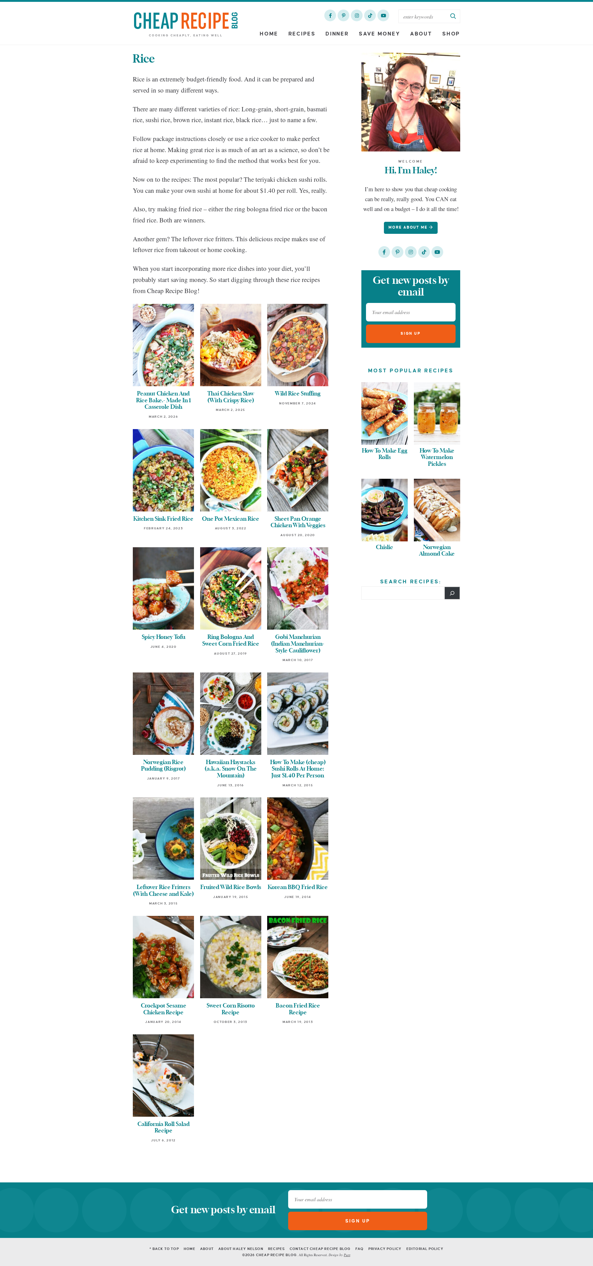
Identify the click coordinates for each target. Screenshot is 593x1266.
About (421, 34)
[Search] (452, 593)
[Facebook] (330, 15)
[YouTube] (383, 15)
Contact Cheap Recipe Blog (320, 1249)
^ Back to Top (164, 1249)
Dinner (337, 34)
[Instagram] (357, 15)
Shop (451, 34)
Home (269, 34)
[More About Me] (410, 102)
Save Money (379, 34)
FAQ (359, 1249)
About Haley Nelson (240, 1249)
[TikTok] (370, 15)
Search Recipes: (411, 582)
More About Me (409, 227)
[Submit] (453, 16)
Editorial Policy (425, 1249)
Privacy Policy (385, 1249)
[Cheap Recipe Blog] (186, 24)
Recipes (302, 34)
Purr (347, 1254)
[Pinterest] (343, 15)
